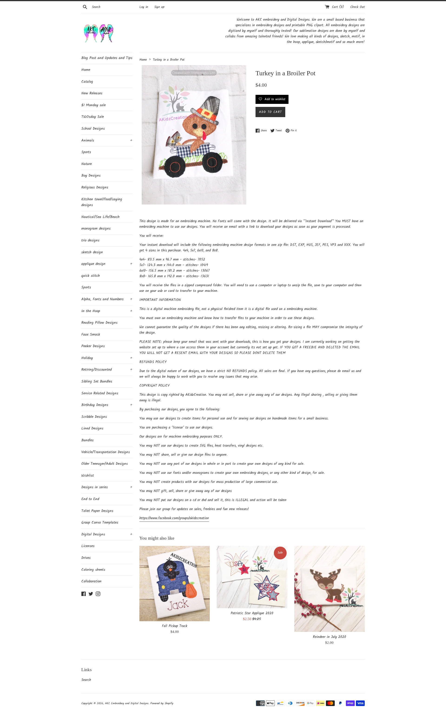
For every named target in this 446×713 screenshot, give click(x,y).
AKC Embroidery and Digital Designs (126, 703)
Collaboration (91, 581)
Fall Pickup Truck (174, 626)
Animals (106, 140)
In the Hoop (106, 311)
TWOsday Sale (92, 117)
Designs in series (106, 487)
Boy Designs (91, 175)
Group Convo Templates (99, 522)
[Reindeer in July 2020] (329, 589)
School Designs (93, 129)
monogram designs (96, 228)
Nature (86, 164)
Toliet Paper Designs (97, 511)
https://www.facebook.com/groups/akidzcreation (174, 518)
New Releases (91, 93)
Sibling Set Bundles (96, 381)
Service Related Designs (99, 393)
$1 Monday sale (93, 105)
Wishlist (87, 476)
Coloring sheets (93, 570)
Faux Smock (90, 334)
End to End (90, 499)
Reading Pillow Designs (99, 323)
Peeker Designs (93, 346)
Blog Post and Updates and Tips (106, 58)
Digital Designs (106, 534)
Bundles (87, 440)
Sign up (159, 7)
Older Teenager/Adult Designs (104, 464)
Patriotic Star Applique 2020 (252, 613)
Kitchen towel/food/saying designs (101, 202)
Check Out (357, 7)
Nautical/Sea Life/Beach (100, 217)
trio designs (90, 240)
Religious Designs (94, 187)
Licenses (88, 546)
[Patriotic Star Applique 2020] (252, 577)
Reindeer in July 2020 (329, 637)
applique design (106, 264)
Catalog (87, 82)
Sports (86, 152)
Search (86, 680)
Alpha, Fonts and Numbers (106, 299)
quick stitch (90, 276)
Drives (86, 558)
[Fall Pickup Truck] (174, 583)
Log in (143, 7)
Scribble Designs (94, 417)
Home (85, 70)
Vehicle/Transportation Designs (105, 452)
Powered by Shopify (161, 703)
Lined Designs (92, 428)
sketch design (92, 252)
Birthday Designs (106, 405)
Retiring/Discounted (106, 370)
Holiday (106, 358)
